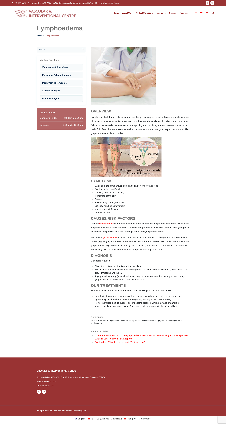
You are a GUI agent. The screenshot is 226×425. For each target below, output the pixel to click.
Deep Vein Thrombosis (54, 83)
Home (116, 13)
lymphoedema (106, 223)
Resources (185, 13)
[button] (219, 418)
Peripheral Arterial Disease (56, 75)
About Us (126, 13)
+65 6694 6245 (47, 386)
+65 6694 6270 (20, 3)
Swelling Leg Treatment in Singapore (113, 338)
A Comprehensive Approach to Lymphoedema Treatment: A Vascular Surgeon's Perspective (141, 335)
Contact (172, 13)
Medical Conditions (144, 13)
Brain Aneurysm (51, 98)
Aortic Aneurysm (51, 90)
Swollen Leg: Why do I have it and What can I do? (120, 342)
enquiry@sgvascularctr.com (108, 3)
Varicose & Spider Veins (55, 67)
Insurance (161, 13)
